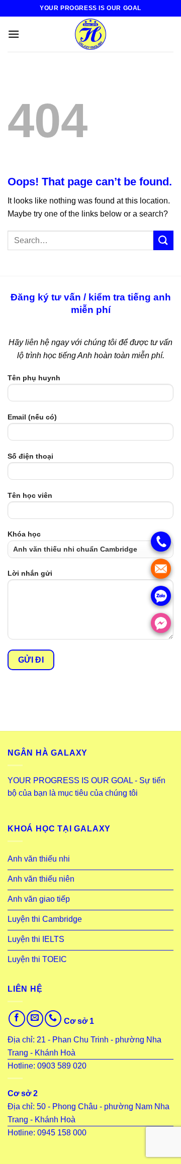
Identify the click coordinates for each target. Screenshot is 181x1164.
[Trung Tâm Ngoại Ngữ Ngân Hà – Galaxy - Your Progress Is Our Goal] (90, 34)
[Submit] (163, 240)
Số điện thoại (30, 456)
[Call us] (53, 1018)
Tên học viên (30, 495)
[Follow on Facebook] (17, 1018)
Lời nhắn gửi (30, 573)
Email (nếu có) (32, 417)
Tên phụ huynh (34, 378)
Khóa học (24, 534)
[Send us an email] (35, 1018)
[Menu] (14, 34)
